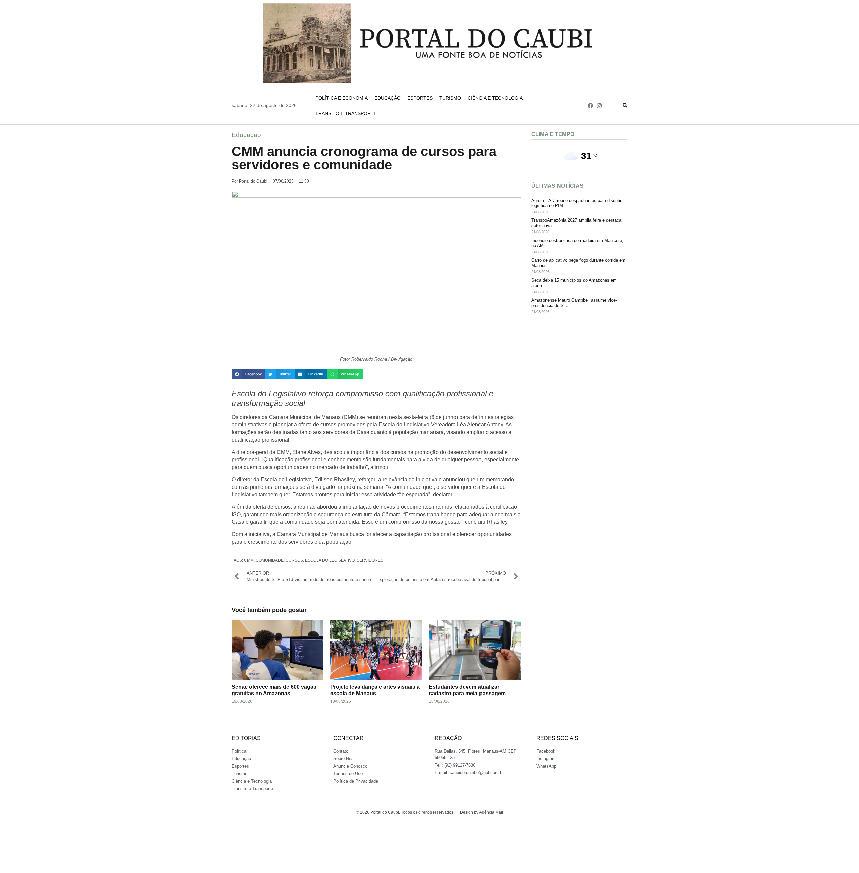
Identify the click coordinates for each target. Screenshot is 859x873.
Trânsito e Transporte (346, 113)
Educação (387, 98)
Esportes (420, 98)
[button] (248, 374)
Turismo (450, 98)
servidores (370, 560)
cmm (249, 560)
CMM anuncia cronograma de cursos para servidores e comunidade (364, 158)
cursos (294, 560)
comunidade (270, 560)
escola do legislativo (330, 560)
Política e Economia (341, 98)
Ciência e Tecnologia (495, 98)
